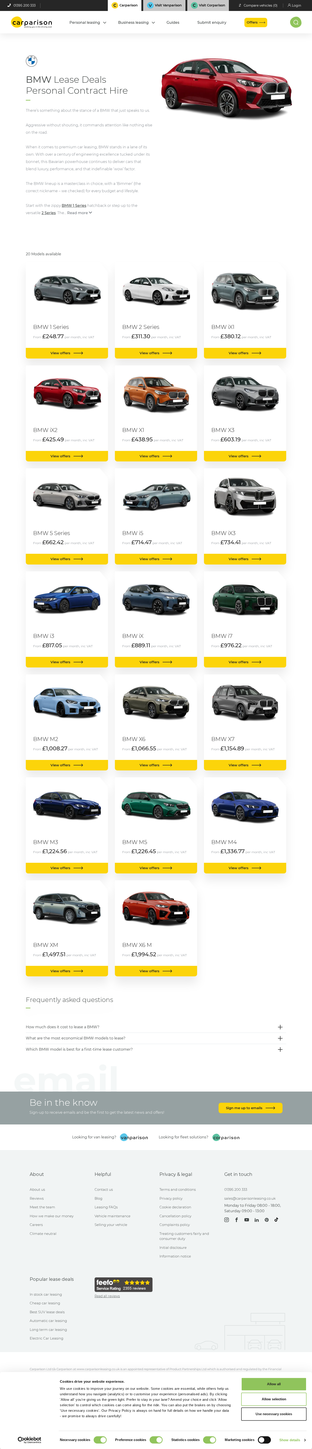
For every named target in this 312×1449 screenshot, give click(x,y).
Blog (98, 1198)
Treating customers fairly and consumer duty (184, 1236)
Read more (77, 213)
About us (37, 1189)
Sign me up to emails (244, 1108)
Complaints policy (174, 1225)
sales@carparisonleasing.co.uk (250, 1198)
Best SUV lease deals (47, 1312)
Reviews (37, 1198)
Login (296, 5)
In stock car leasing (46, 1294)
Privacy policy (170, 1198)
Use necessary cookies (274, 1414)
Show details (289, 1440)
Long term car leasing (48, 1329)
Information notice (175, 1256)
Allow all (274, 1384)
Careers (36, 1225)
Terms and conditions (177, 1189)
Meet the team (42, 1207)
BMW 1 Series (74, 205)
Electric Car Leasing (46, 1338)
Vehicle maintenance (112, 1216)
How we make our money (52, 1216)
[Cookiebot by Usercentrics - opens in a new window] (30, 1440)
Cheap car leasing (45, 1303)
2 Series (49, 213)
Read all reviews (107, 1296)
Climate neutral (43, 1233)
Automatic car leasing (48, 1320)
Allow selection (274, 1399)
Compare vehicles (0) (261, 5)
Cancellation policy (175, 1216)
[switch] (156, 1440)
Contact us (104, 1189)
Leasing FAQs (106, 1207)
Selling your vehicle (111, 1225)
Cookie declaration (175, 1207)
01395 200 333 (24, 5)
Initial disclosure (173, 1247)
